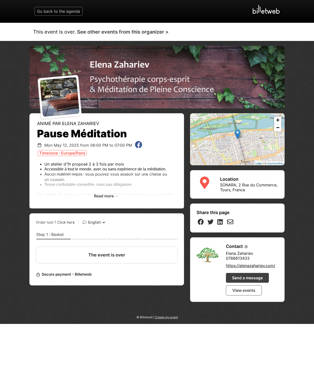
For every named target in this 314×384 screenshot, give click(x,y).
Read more (104, 195)
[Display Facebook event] (138, 145)
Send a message (247, 277)
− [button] (277, 128)
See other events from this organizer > (123, 32)
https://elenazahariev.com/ (250, 265)
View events (243, 290)
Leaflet (258, 163)
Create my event (166, 317)
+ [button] (277, 120)
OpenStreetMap (275, 163)
